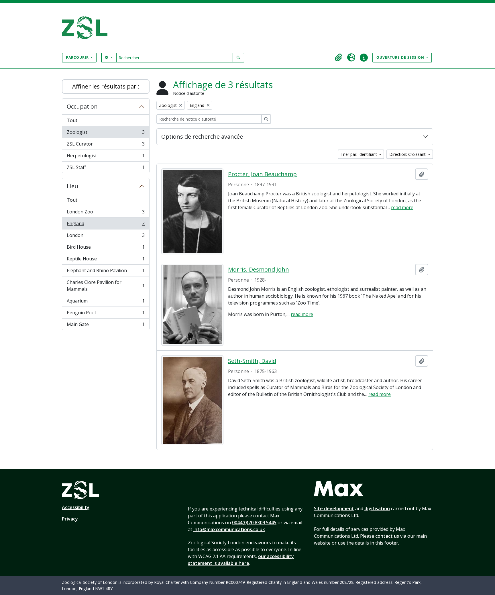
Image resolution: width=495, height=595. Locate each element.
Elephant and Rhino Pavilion (105, 271)
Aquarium (105, 302)
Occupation (82, 106)
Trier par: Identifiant (359, 154)
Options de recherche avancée (202, 136)
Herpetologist (105, 157)
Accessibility (75, 507)
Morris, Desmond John (258, 269)
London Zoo (105, 213)
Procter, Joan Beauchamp (262, 174)
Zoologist (105, 133)
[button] (338, 57)
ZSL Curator (105, 145)
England (105, 224)
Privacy (70, 519)
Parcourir (78, 57)
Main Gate (105, 325)
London (105, 236)
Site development (334, 508)
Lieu (72, 186)
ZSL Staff (105, 168)
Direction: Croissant (408, 154)
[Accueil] (87, 28)
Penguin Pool (105, 314)
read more (402, 207)
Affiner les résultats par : (105, 86)
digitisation (377, 508)
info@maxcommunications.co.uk (229, 529)
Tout (72, 120)
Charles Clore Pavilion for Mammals (105, 285)
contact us (387, 536)
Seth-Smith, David (252, 361)
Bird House (105, 248)
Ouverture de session (400, 57)
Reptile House (105, 260)
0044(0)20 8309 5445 (254, 522)
